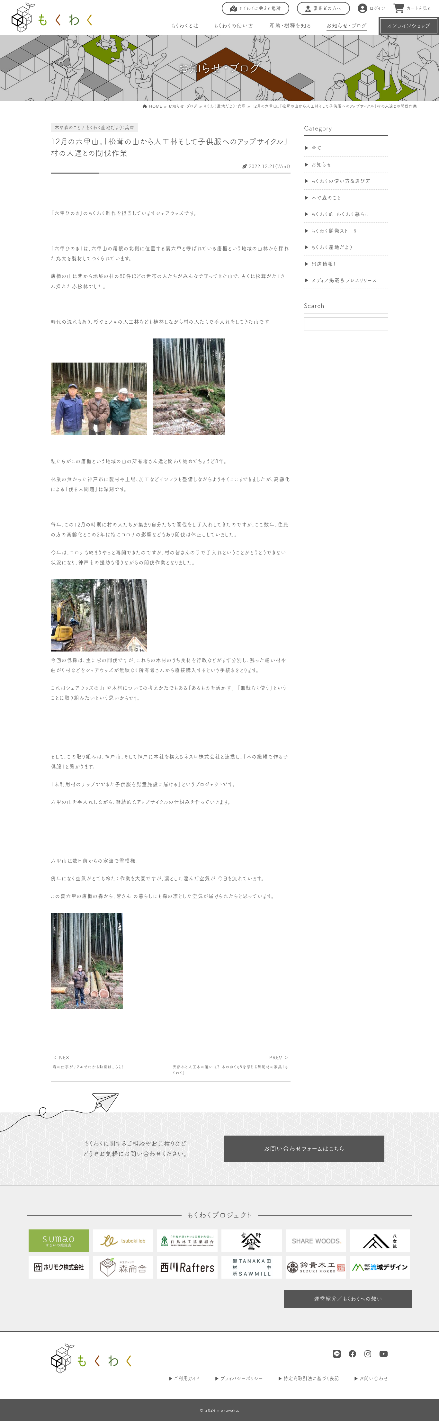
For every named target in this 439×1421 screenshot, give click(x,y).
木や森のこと (326, 197)
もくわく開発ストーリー (336, 230)
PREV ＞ (231, 1064)
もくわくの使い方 (234, 25)
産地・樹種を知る (290, 25)
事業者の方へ (327, 8)
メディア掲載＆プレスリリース (344, 280)
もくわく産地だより (332, 247)
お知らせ (321, 164)
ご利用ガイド (187, 1378)
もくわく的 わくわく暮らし (340, 214)
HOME (155, 106)
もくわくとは (185, 25)
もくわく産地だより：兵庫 (225, 106)
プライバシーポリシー (241, 1378)
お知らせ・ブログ (347, 25)
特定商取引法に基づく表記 (311, 1378)
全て (316, 147)
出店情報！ (323, 263)
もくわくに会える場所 (260, 8)
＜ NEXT (88, 1061)
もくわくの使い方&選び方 (341, 181)
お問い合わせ (374, 1378)
